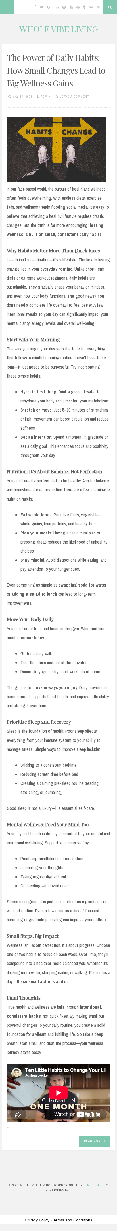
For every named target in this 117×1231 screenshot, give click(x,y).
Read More (93, 1141)
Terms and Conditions (72, 1220)
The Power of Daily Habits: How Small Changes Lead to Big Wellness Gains (56, 70)
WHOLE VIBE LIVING (58, 29)
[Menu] (7, 7)
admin (46, 97)
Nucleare (95, 1185)
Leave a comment (74, 97)
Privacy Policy (37, 1220)
